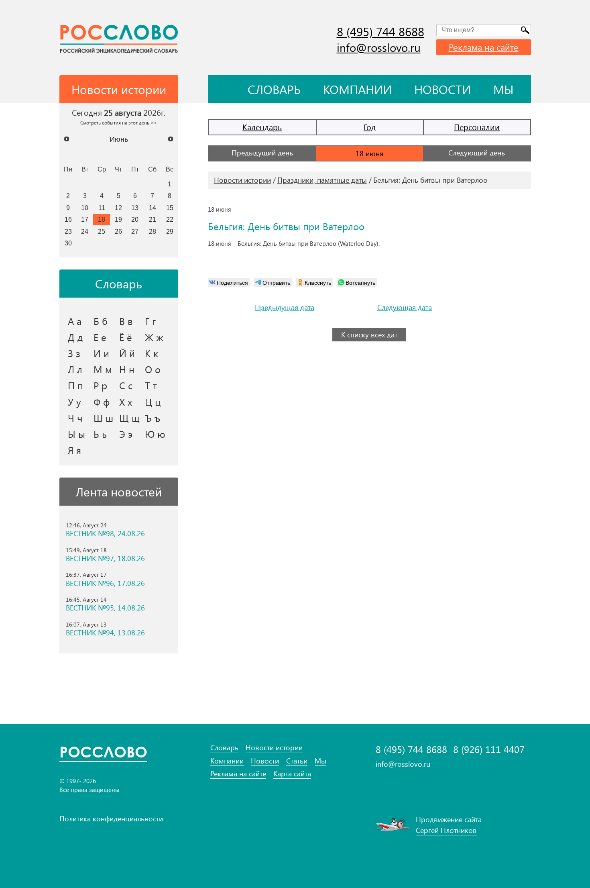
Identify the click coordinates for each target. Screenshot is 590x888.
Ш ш (103, 417)
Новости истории (242, 180)
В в (126, 320)
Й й (127, 353)
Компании (357, 89)
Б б (101, 320)
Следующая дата (404, 307)
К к (151, 353)
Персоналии (477, 126)
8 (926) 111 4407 (489, 749)
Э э (125, 433)
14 (152, 207)
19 (118, 219)
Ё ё (125, 337)
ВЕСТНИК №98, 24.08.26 (105, 533)
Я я (74, 449)
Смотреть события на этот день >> (118, 122)
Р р (100, 385)
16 (68, 219)
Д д (75, 337)
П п (75, 385)
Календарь (262, 126)
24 (84, 231)
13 (134, 207)
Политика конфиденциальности (111, 818)
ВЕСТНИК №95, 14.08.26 (105, 607)
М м (103, 369)
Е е (100, 337)
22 (169, 219)
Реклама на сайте (484, 47)
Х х (125, 401)
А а (74, 320)
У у (74, 401)
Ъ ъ (152, 417)
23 (68, 231)
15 (169, 207)
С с (125, 385)
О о (153, 369)
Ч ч (75, 417)
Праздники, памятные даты (322, 180)
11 (101, 207)
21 (152, 219)
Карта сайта (292, 773)
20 (134, 219)
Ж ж (154, 337)
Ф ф (102, 401)
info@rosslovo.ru (379, 47)
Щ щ (129, 417)
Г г (150, 320)
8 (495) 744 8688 (380, 31)
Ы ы (76, 433)
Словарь (274, 89)
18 (101, 219)
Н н (126, 369)
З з (74, 353)
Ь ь (100, 433)
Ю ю (155, 433)
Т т (151, 385)
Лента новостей (118, 492)
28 (152, 231)
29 (169, 231)
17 (84, 219)
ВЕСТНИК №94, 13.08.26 (105, 632)
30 (68, 243)
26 (118, 231)
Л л (75, 369)
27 (134, 231)
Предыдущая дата (284, 307)
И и (101, 353)
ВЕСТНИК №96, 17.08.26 (105, 583)
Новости (442, 89)
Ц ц (153, 401)
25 (101, 231)
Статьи (296, 761)
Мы (503, 89)
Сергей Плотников (446, 830)
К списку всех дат (369, 334)
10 (84, 207)
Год (370, 126)
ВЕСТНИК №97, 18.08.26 (105, 558)
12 (118, 207)
